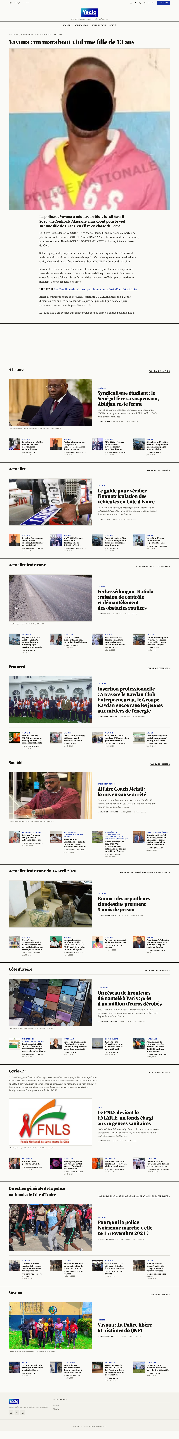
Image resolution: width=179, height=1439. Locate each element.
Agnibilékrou (99, 25)
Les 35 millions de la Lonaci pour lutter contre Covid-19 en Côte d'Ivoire (95, 289)
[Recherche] (131, 3)
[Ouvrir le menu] (10, 3)
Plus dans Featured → (159, 668)
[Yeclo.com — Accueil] (14, 1401)
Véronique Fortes (109, 1239)
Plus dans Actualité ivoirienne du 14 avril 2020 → (145, 872)
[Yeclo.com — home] (89, 12)
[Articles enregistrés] (135, 3)
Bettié (112, 25)
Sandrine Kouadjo (109, 717)
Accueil (67, 25)
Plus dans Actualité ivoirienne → (153, 566)
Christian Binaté (108, 915)
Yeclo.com (13, 35)
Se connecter (149, 3)
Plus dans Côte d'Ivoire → (157, 971)
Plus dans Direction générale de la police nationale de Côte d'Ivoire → (134, 1196)
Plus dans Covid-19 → (159, 1073)
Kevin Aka (105, 421)
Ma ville (56, 1409)
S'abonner (163, 3)
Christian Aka (107, 1336)
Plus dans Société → (160, 764)
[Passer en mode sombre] (140, 3)
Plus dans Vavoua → (160, 1294)
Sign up (56, 1405)
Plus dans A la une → (159, 371)
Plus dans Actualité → (158, 470)
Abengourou (81, 25)
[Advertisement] (89, 343)
